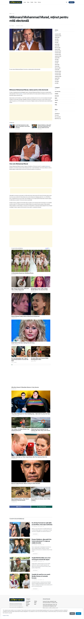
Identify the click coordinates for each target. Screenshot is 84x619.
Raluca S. (35, 526)
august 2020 (57, 78)
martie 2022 (57, 66)
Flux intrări (57, 115)
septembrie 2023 (58, 35)
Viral (56, 104)
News (28, 2)
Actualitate (57, 91)
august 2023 (57, 37)
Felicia (13, 25)
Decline (72, 613)
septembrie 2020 (58, 76)
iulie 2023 (56, 39)
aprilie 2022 (57, 64)
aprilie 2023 (57, 44)
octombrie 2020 (58, 74)
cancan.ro (21, 93)
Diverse (39, 2)
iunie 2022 (57, 61)
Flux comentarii (58, 116)
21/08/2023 (40, 579)
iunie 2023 (57, 40)
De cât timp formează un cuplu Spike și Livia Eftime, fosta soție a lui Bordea (22, 126)
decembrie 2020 (58, 71)
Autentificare (57, 113)
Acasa (25, 2)
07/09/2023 (40, 526)
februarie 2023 (57, 47)
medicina (47, 166)
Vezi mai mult (36, 533)
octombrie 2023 (58, 34)
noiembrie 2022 (58, 52)
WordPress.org (58, 118)
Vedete (32, 2)
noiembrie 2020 (58, 73)
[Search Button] (66, 2)
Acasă (10, 13)
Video (35, 2)
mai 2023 (56, 42)
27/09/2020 (18, 25)
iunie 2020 (57, 81)
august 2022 (57, 57)
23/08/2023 (40, 544)
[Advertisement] (42, 8)
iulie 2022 (56, 59)
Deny (8, 615)
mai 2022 (56, 62)
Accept (4, 615)
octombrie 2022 (58, 54)
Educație (27, 604)
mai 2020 (56, 83)
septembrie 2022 (58, 56)
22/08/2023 (40, 561)
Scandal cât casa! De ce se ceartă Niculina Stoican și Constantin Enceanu (41, 576)
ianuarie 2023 (57, 49)
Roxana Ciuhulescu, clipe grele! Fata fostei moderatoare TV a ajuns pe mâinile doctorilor (44, 126)
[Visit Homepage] (15, 2)
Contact (71, 2)
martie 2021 (57, 69)
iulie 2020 (56, 79)
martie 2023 (57, 45)
